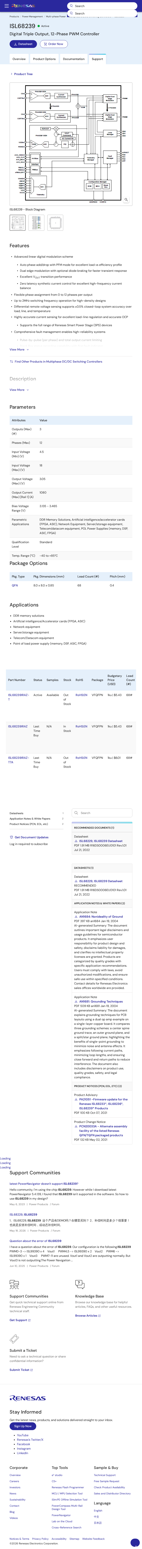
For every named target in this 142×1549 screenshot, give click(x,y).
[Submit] (71, 13)
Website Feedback (93, 1538)
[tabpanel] (71, 1277)
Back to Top (137, 1546)
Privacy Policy (40, 1538)
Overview (15, 1475)
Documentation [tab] (73, 59)
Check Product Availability (109, 1487)
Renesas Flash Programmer (68, 1487)
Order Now (55, 44)
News (13, 1493)
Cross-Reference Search (66, 1527)
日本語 (98, 1522)
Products (14, 16)
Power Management (32, 16)
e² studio (57, 1475)
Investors (15, 1487)
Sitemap (74, 1538)
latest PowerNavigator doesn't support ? (44, 1184)
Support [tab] (97, 59)
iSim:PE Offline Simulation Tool (69, 1499)
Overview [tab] (19, 59)
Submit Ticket (19, 1370)
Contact (14, 1505)
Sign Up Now (23, 1426)
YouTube (22, 1435)
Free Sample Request (106, 1481)
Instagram (24, 1449)
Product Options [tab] (44, 59)
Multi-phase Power (56, 16)
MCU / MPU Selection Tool (67, 1493)
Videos (14, 1518)
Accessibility (59, 1538)
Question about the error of (35, 1241)
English (98, 1510)
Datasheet (25, 44)
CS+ (54, 1481)
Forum (55, 1204)
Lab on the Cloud (62, 1521)
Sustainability (18, 1499)
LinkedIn (22, 1453)
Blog (12, 1512)
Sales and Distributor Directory (112, 1493)
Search (102, 6)
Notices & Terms (19, 1538)
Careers (14, 1481)
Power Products (38, 1204)
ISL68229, (23, 1215)
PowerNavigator (61, 1515)
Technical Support (105, 1475)
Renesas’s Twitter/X (30, 1440)
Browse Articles (86, 1316)
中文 (96, 1516)
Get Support (18, 1320)
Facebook (23, 1444)
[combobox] (102, 13)
